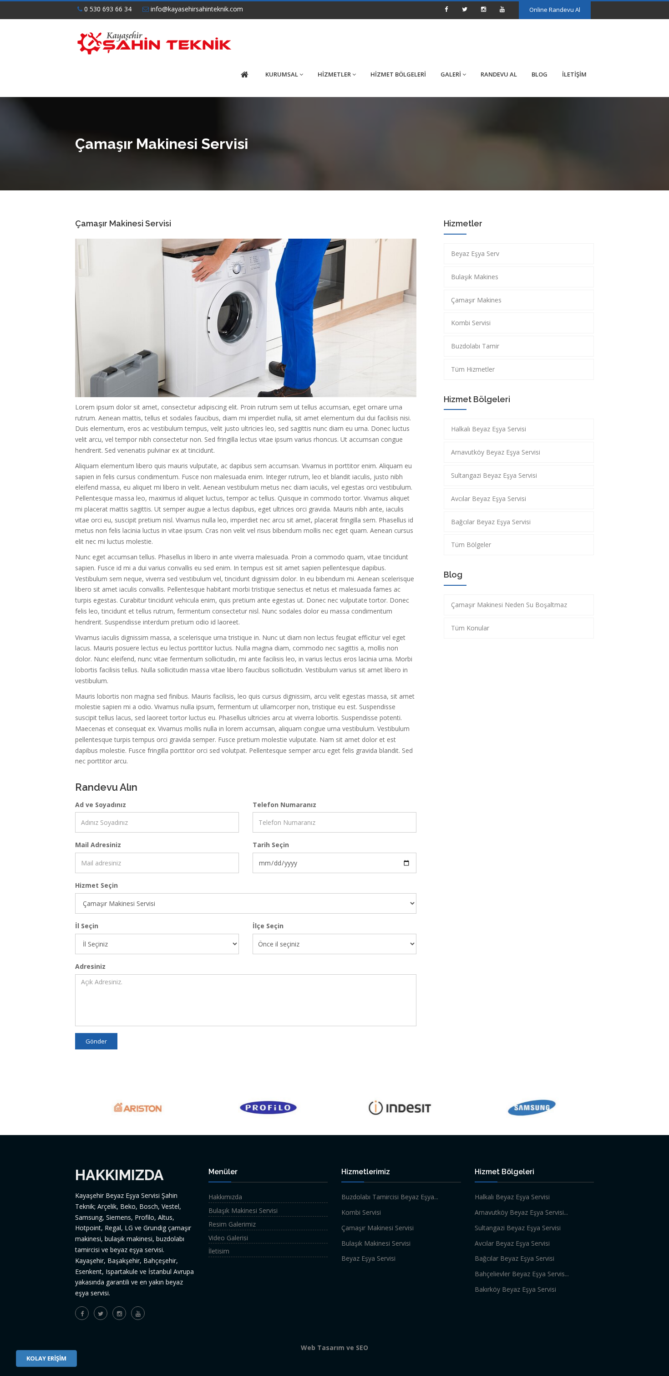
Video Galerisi (228, 1237)
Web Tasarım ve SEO (334, 1347)
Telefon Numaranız (284, 804)
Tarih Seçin (271, 844)
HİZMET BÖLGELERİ (398, 74)
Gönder (96, 1041)
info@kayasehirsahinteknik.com (196, 9)
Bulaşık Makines (474, 276)
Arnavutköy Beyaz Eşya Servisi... (521, 1212)
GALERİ (451, 74)
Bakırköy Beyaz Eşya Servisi (515, 1289)
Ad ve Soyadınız (100, 804)
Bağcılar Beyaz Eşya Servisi (491, 521)
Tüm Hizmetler (473, 369)
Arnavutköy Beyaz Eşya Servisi (495, 452)
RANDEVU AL (499, 74)
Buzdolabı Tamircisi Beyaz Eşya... (389, 1196)
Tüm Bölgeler (471, 544)
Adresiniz (90, 966)
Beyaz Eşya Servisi (368, 1258)
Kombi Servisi (471, 322)
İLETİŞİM (574, 74)
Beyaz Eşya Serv (475, 253)
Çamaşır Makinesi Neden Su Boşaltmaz (509, 604)
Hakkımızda (225, 1196)
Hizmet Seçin (96, 885)
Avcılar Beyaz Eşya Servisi (488, 498)
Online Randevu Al (554, 9)
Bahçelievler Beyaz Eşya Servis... (522, 1273)
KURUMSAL (281, 74)
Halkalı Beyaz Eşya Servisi (488, 429)
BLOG (539, 74)
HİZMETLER (334, 74)
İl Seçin (86, 925)
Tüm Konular (470, 628)
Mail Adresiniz (98, 844)
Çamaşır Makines (476, 300)
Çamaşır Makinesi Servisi (377, 1227)
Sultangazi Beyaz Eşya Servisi (494, 475)
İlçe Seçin (268, 925)
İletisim (218, 1251)
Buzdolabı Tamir (475, 346)
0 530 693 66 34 (107, 9)
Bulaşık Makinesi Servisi (243, 1210)
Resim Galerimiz (232, 1224)
